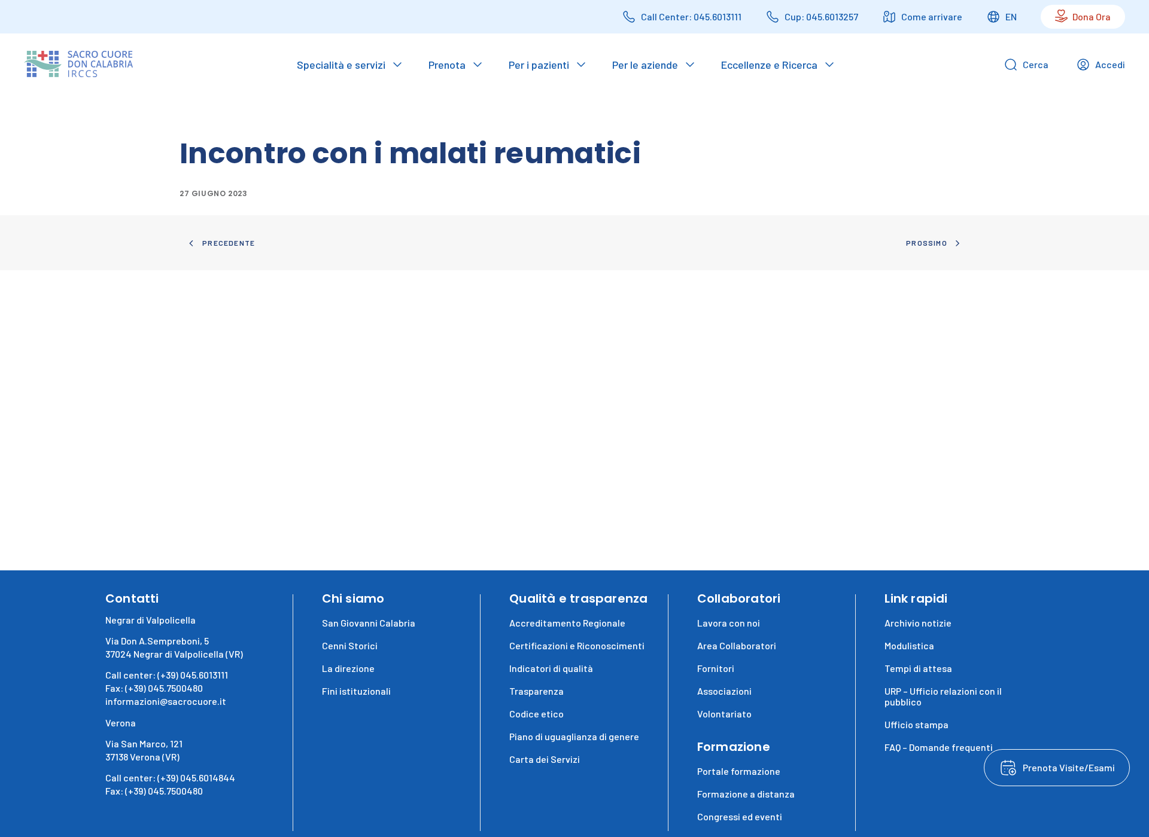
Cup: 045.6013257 (821, 16)
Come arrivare (931, 16)
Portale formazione (738, 771)
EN (1011, 16)
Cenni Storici (350, 645)
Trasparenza (536, 691)
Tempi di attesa (918, 668)
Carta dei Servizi (544, 759)
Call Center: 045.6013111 (691, 16)
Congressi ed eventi (739, 816)
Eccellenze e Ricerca (769, 64)
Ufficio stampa (916, 724)
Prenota (447, 64)
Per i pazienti (539, 64)
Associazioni (724, 691)
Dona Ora (1091, 16)
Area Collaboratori (736, 645)
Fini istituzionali (356, 691)
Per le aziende (645, 64)
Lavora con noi (728, 622)
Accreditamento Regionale (567, 622)
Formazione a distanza (746, 793)
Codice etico (536, 713)
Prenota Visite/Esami (1069, 767)
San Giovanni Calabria (368, 622)
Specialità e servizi (341, 64)
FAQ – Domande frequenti (938, 747)
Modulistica (909, 645)
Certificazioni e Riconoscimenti (577, 645)
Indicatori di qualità (551, 668)
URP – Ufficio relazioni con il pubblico (943, 696)
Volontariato (724, 713)
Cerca (1035, 64)
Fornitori (715, 668)
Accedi (1110, 64)
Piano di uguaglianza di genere (574, 736)
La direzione (348, 668)
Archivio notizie (918, 622)
